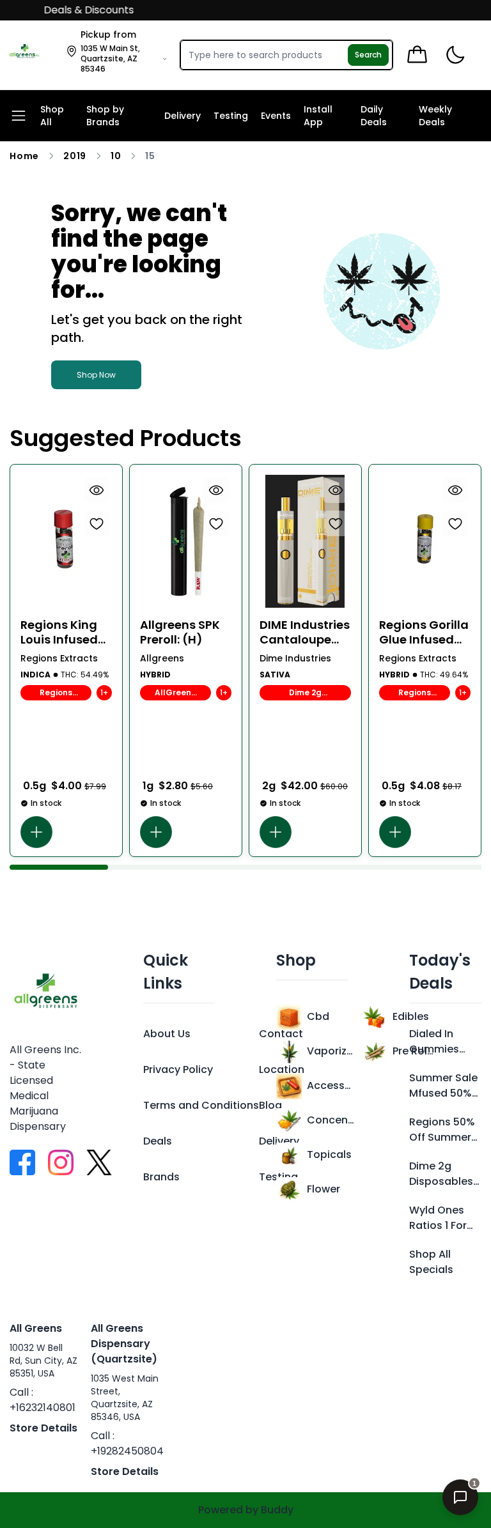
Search (368, 54)
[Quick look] (96, 490)
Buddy (277, 1509)
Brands (161, 1176)
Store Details (43, 1428)
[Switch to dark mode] (455, 55)
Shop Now (96, 374)
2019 (74, 156)
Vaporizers (330, 1051)
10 (116, 156)
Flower (323, 1189)
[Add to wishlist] (96, 523)
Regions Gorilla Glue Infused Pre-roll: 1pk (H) (424, 632)
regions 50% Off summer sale (442, 1130)
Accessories (330, 1085)
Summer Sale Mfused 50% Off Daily (443, 1085)
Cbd (318, 1016)
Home (24, 156)
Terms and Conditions (201, 1105)
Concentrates (330, 1120)
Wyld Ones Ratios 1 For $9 (438, 1218)
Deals (157, 1141)
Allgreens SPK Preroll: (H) (180, 632)
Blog (270, 1105)
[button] (36, 832)
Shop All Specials (431, 1262)
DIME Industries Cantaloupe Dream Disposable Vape (305, 632)
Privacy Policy (178, 1069)
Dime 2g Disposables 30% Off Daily (443, 1174)
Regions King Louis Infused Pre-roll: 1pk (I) (62, 632)
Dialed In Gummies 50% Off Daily (443, 1041)
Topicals (329, 1154)
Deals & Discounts (78, 10)
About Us (167, 1033)
